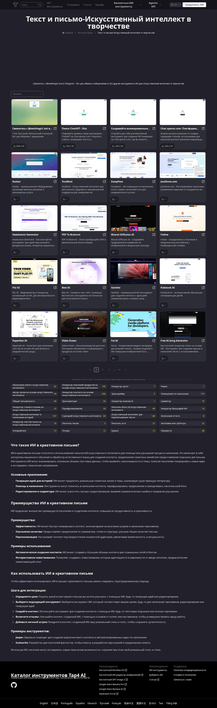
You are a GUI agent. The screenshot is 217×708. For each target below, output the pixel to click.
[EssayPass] (133, 165)
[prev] (90, 369)
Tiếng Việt (171, 703)
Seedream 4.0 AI (107, 693)
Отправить (73, 4)
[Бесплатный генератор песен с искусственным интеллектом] (183, 324)
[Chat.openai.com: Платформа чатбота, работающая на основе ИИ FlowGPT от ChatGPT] (183, 112)
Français (116, 703)
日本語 (54, 703)
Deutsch (92, 703)
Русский (104, 703)
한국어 (152, 703)
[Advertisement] (108, 58)
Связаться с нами (182, 679)
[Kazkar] (34, 165)
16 (119, 369)
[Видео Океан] (84, 324)
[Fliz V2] (34, 271)
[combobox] (175, 4)
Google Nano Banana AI (111, 689)
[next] (125, 369)
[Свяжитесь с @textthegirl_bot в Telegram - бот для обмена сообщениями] (34, 112)
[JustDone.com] (183, 165)
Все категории (85, 32)
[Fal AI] (133, 324)
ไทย (161, 703)
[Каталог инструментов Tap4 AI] (15, 4)
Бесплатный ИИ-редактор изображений (119, 674)
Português (67, 703)
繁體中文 (141, 703)
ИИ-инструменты (55, 4)
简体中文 (129, 703)
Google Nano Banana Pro (111, 684)
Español (80, 703)
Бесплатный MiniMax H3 (111, 670)
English (44, 703)
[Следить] (183, 218)
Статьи (87, 4)
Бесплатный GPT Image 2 (112, 679)
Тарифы (99, 4)
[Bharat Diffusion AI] (133, 218)
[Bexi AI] (84, 271)
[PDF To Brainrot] (84, 218)
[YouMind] (84, 165)
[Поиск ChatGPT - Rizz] (84, 112)
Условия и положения (185, 674)
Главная (69, 32)
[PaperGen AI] (34, 324)
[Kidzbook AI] (183, 271)
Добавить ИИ (156, 674)
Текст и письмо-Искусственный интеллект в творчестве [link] (126, 32)
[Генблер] (133, 271)
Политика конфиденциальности (190, 670)
